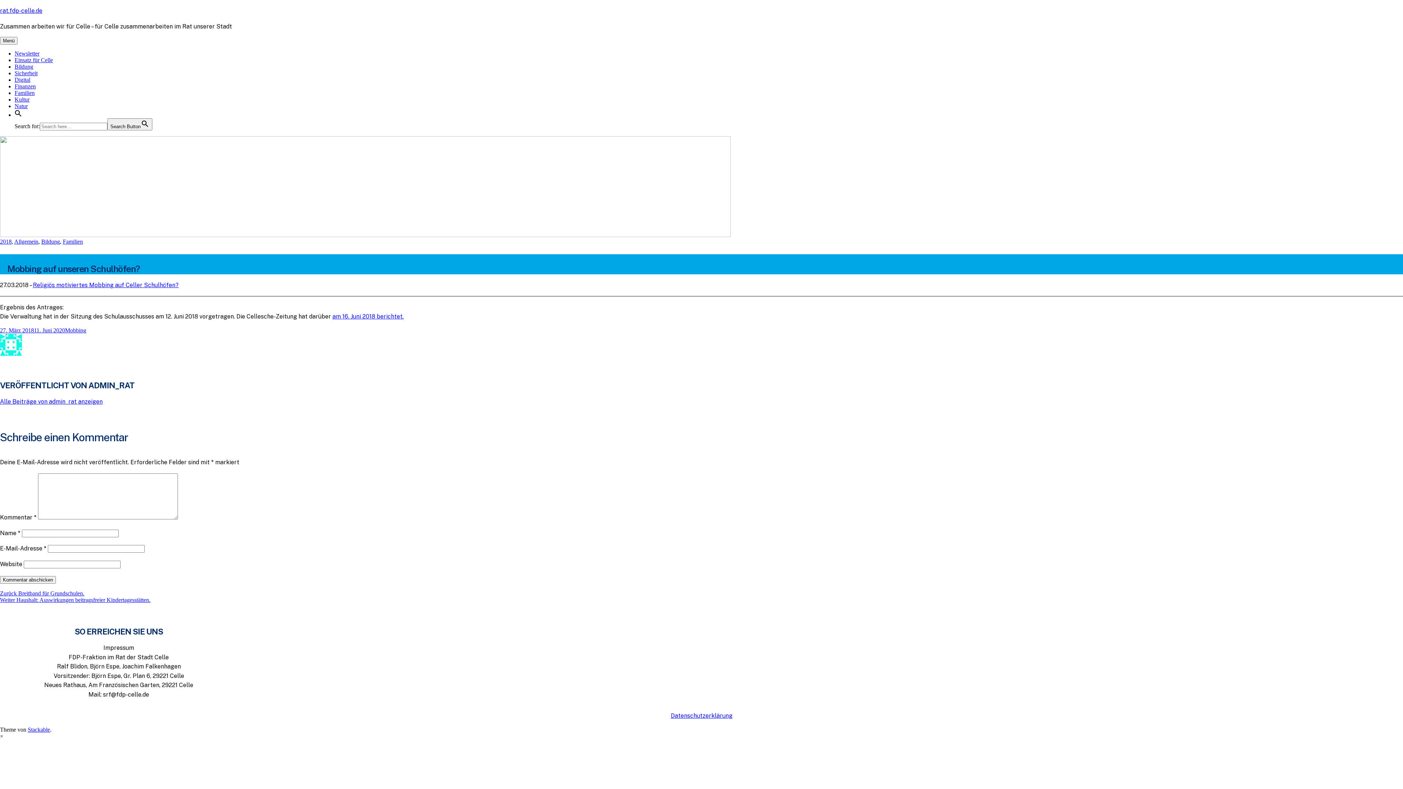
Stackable (39, 730)
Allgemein (26, 242)
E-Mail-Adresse (23, 548)
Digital (22, 80)
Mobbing (75, 330)
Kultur (22, 99)
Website (11, 564)
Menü (9, 40)
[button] (18, 115)
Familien (25, 93)
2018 (6, 242)
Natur (21, 106)
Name (10, 533)
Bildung (24, 67)
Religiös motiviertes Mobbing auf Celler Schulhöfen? (106, 285)
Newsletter (27, 53)
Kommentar (18, 517)
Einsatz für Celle (34, 60)
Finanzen (25, 86)
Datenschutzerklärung (702, 715)
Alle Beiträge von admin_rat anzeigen (51, 401)
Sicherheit (26, 73)
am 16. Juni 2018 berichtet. (368, 316)
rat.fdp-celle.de (21, 10)
